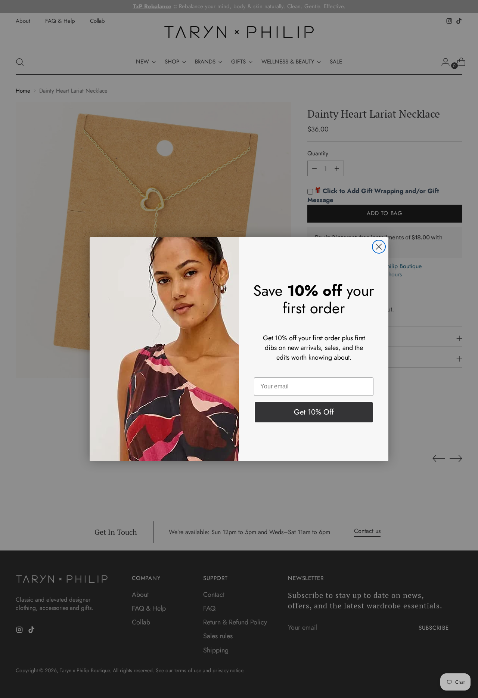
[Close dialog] (378, 246)
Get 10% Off (314, 412)
